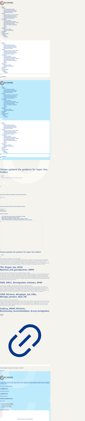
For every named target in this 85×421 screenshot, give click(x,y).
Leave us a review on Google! (7, 403)
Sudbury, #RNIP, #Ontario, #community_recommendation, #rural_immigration (17, 219)
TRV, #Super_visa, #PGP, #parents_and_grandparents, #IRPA (13, 216)
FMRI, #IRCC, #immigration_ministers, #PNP (10, 217)
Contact (3, 408)
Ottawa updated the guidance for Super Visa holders (12, 177)
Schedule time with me (4, 409)
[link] (25, 340)
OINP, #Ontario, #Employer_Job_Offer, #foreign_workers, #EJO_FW (15, 218)
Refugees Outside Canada (7, 406)
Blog (2, 176)
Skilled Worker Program (6, 405)
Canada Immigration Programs (8, 404)
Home (3, 175)
